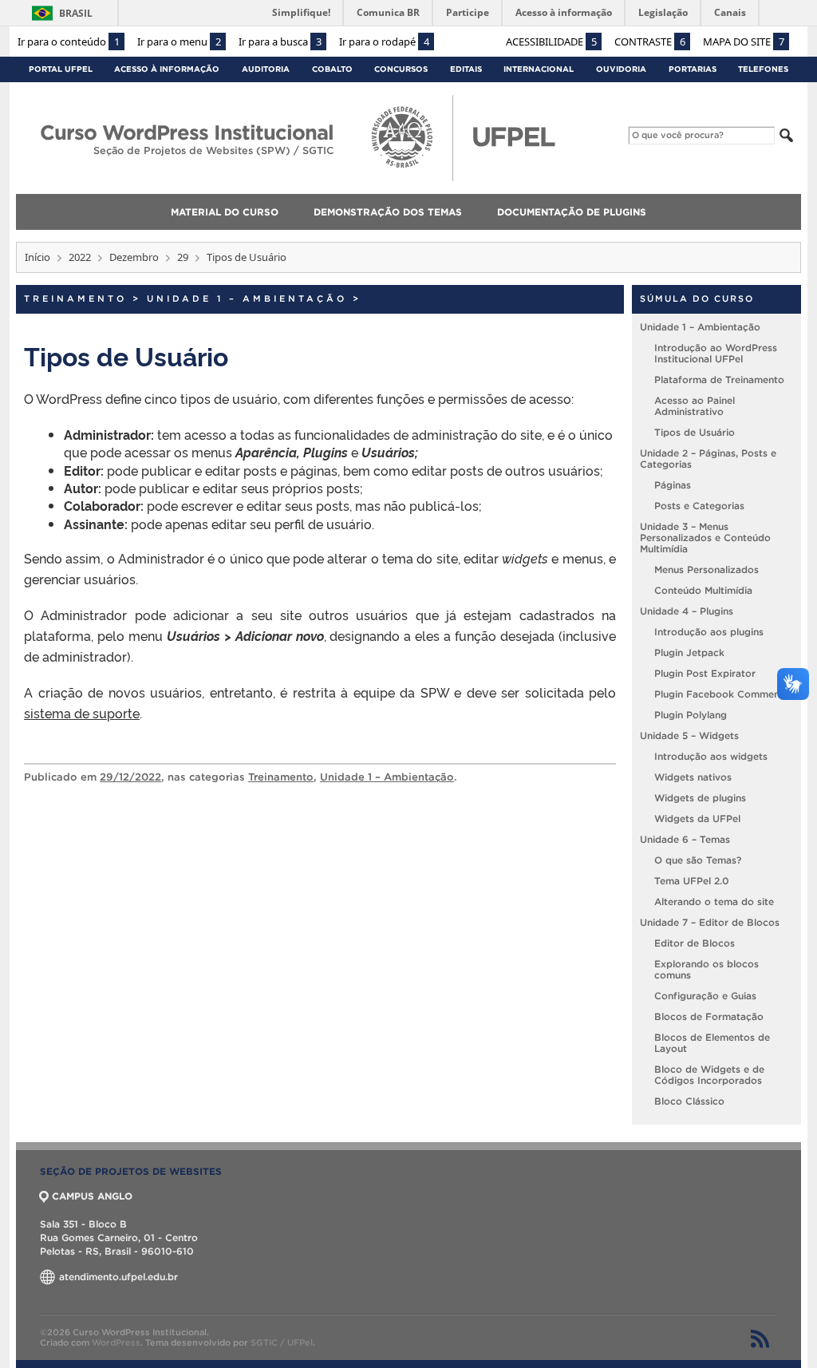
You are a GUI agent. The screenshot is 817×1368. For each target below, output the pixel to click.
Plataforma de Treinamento (719, 379)
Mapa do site (743, 41)
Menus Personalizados (706, 569)
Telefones (763, 69)
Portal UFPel (61, 69)
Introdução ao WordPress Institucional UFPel (715, 353)
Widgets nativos (693, 777)
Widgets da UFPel (697, 818)
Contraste (649, 41)
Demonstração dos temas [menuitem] (388, 212)
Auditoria (266, 69)
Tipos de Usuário (694, 432)
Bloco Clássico (689, 1101)
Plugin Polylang (690, 715)
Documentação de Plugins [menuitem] (571, 212)
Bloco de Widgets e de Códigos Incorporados (709, 1074)
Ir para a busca (280, 41)
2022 (80, 257)
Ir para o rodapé (384, 41)
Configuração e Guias (705, 995)
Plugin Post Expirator (705, 673)
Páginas (672, 485)
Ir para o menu (179, 41)
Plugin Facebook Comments (721, 694)
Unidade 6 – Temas (685, 839)
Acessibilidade (551, 41)
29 (182, 257)
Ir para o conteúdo (69, 41)
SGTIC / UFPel (282, 1342)
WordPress (116, 1342)
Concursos (401, 69)
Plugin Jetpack (689, 652)
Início (37, 257)
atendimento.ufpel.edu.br (117, 1276)
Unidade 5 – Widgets (689, 735)
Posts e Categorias (699, 505)
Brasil (76, 13)
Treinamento (75, 298)
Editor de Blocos (694, 943)
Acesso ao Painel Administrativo (694, 406)
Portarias (692, 69)
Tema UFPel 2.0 (691, 881)
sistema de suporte (82, 713)
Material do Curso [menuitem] (224, 212)
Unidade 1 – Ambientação (247, 298)
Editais (466, 69)
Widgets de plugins (700, 798)
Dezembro (134, 257)
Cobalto (332, 69)
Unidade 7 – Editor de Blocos (710, 922)
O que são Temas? (697, 860)
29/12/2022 (130, 777)
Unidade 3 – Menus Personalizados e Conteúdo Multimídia (705, 537)
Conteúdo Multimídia (703, 590)
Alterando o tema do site (714, 901)
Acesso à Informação (166, 69)
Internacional (538, 69)
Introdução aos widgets (711, 756)
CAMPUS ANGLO (92, 1196)
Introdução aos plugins (709, 632)
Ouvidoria (621, 69)
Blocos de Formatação (709, 1016)
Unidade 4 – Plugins (686, 611)
